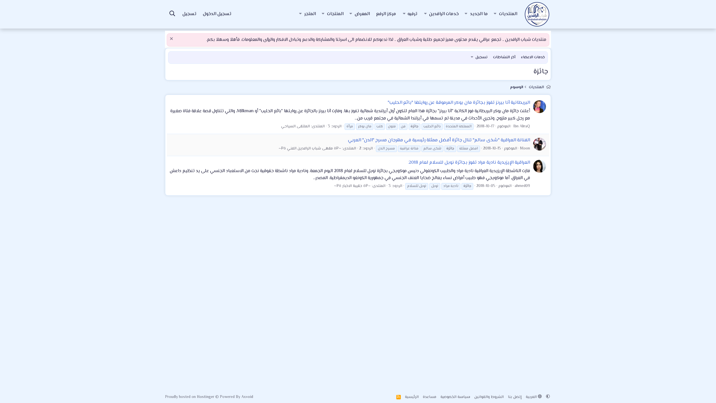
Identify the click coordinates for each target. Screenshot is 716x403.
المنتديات (508, 14)
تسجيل (481, 57)
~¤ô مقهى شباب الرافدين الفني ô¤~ (310, 149)
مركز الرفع (386, 14)
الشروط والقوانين (489, 397)
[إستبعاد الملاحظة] (172, 39)
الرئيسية (412, 397)
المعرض (362, 14)
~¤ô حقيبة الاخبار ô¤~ (352, 186)
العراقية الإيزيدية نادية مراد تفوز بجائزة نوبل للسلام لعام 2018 (469, 162)
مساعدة (429, 397)
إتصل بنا (515, 397)
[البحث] (172, 14)
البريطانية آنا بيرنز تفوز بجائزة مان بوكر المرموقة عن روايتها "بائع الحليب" (459, 102)
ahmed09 (522, 186)
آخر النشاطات (504, 57)
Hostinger (206, 397)
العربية (532, 397)
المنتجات (335, 14)
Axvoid (247, 397)
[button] (495, 14)
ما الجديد (479, 14)
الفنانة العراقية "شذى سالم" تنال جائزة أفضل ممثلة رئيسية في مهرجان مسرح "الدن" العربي (439, 140)
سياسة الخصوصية (455, 397)
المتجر (310, 14)
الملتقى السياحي (295, 126)
